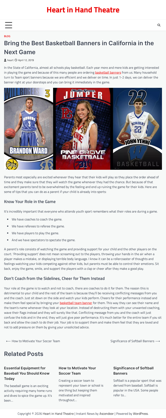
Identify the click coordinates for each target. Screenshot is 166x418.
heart (10, 60)
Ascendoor (106, 413)
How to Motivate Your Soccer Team (77, 370)
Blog (7, 36)
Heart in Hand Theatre (83, 9)
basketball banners (108, 72)
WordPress (140, 413)
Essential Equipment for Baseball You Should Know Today (27, 373)
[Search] (159, 25)
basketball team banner (76, 302)
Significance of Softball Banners (133, 370)
